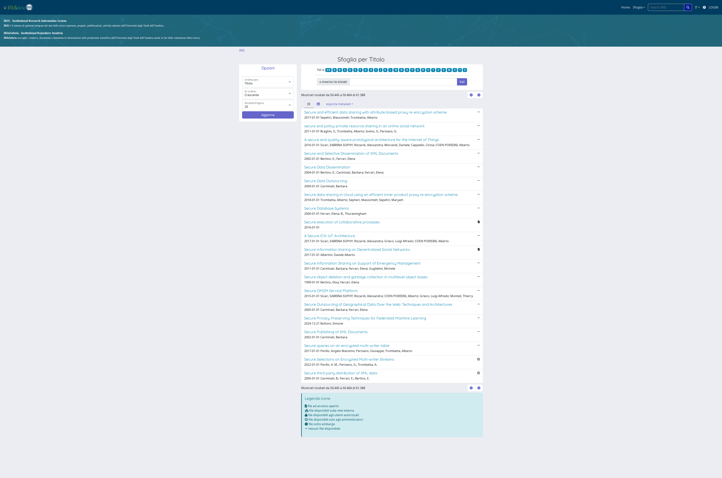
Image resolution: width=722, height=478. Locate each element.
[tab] (309, 104)
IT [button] (696, 7)
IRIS (242, 50)
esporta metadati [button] (338, 104)
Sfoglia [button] (638, 7)
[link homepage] (19, 7)
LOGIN (713, 7)
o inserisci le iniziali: (333, 82)
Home (625, 7)
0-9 (328, 69)
